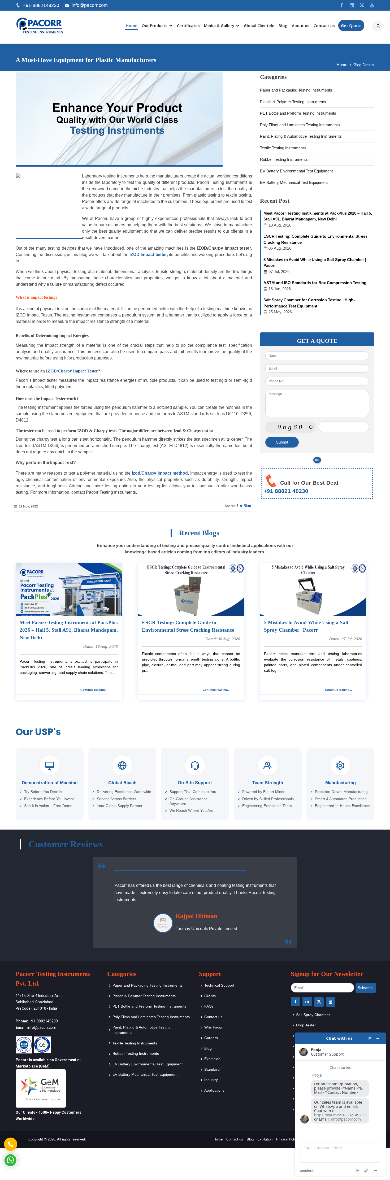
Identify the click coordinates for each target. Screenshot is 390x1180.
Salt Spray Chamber (313, 1015)
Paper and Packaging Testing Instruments (296, 90)
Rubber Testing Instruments (284, 159)
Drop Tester (306, 1025)
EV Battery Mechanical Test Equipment (294, 182)
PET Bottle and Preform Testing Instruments (298, 113)
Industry (211, 1080)
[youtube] (370, 5)
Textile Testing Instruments (283, 148)
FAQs (209, 1006)
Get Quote (351, 25)
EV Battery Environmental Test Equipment (296, 171)
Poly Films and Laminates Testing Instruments (300, 125)
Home (131, 25)
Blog (283, 25)
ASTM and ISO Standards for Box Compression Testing (314, 282)
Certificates (188, 25)
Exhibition (212, 1059)
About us (300, 25)
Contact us (324, 25)
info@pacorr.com (90, 5)
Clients (210, 996)
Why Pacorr (214, 1027)
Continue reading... (93, 689)
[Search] (379, 24)
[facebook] (339, 5)
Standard (212, 1069)
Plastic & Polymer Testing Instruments (293, 101)
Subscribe (365, 988)
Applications (214, 1090)
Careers (211, 1038)
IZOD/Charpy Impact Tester (72, 371)
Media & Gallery (219, 25)
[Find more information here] (340, 1104)
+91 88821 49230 (286, 491)
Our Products (154, 25)
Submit (282, 442)
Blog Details (364, 65)
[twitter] (360, 5)
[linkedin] (349, 5)
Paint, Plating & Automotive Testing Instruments (301, 136)
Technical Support (219, 985)
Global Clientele (259, 25)
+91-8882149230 (41, 5)
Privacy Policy (287, 1139)
